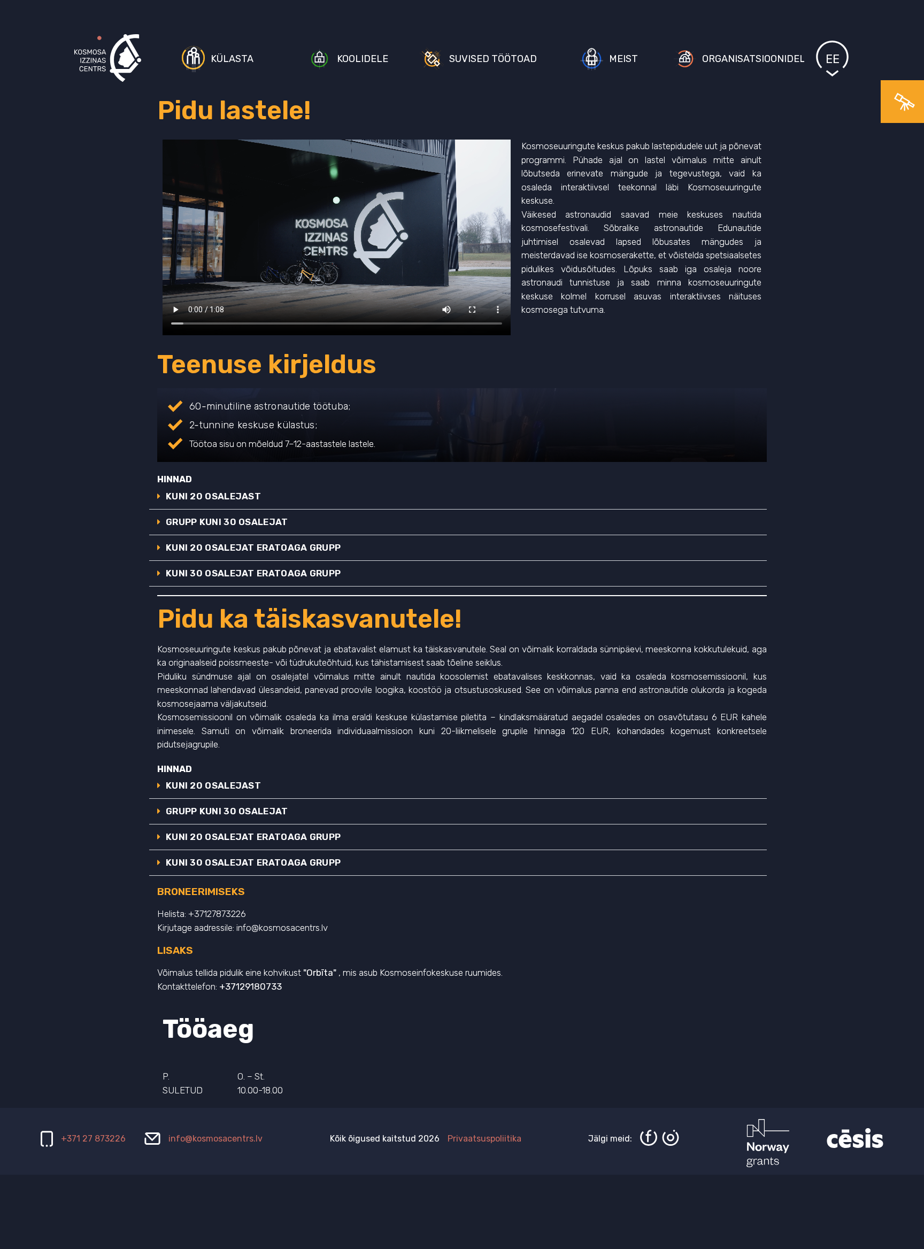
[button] (458, 497)
